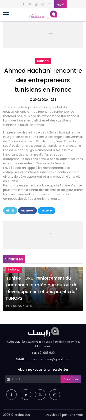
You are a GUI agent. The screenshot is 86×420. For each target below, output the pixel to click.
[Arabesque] (43, 14)
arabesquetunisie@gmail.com (49, 359)
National (43, 61)
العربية (60, 4)
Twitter (45, 210)
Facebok (26, 210)
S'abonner (71, 379)
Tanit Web (75, 415)
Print (8, 210)
